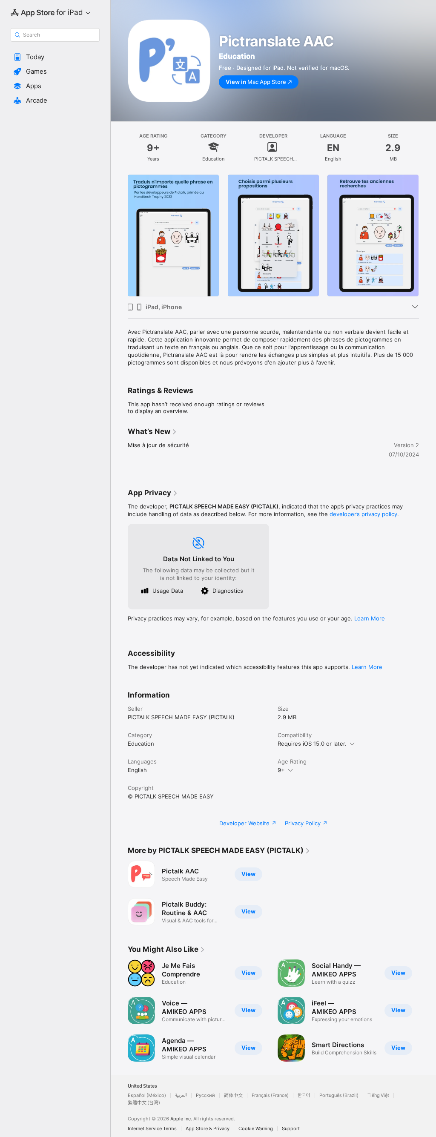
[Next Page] (427, 235)
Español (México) (147, 1095)
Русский (205, 1095)
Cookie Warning (255, 1128)
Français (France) (270, 1095)
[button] (55, 57)
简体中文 (233, 1095)
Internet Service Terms (152, 1128)
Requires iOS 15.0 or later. (312, 743)
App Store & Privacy (207, 1128)
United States (142, 1086)
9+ (281, 770)
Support (291, 1128)
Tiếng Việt (378, 1095)
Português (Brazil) (339, 1095)
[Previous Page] (119, 235)
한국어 (304, 1095)
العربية (181, 1095)
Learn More (369, 618)
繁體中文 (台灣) (144, 1102)
